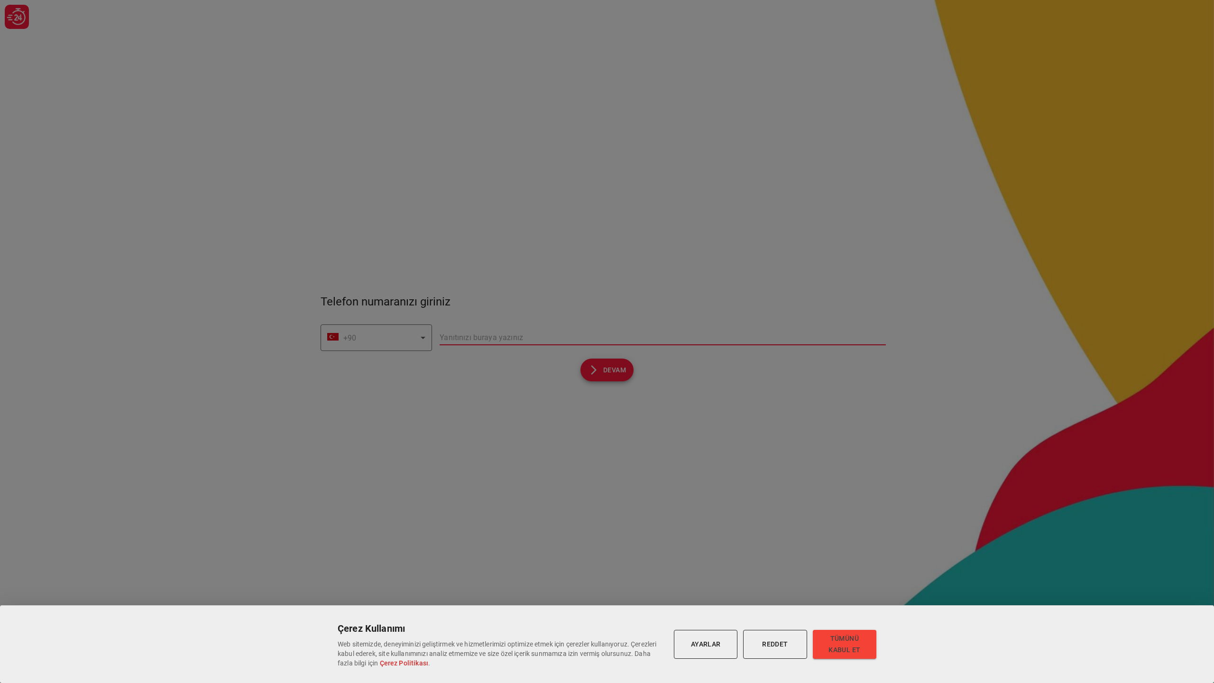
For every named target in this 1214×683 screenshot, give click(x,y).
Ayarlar (706, 644)
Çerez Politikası (404, 663)
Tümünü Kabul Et (844, 644)
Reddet (775, 644)
